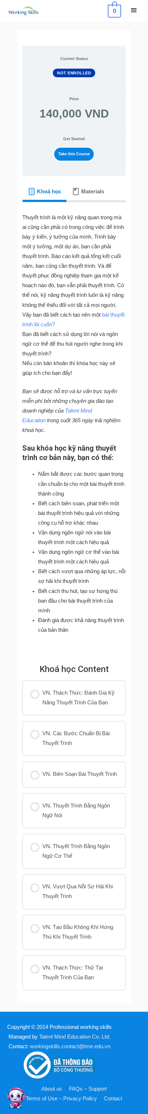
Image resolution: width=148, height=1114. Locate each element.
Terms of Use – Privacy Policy (61, 1098)
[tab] (44, 191)
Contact (113, 1098)
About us (51, 1089)
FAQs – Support (88, 1089)
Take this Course (74, 154)
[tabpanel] (73, 428)
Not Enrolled (74, 73)
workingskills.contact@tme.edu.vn (70, 1046)
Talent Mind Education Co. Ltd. (74, 1037)
